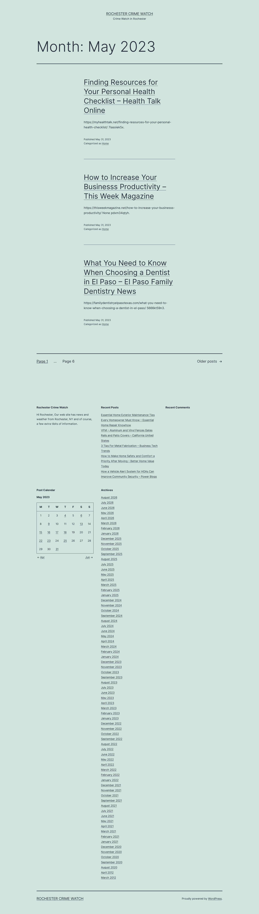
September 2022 (111, 738)
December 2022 (111, 723)
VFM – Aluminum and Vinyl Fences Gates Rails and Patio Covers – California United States (127, 435)
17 (57, 532)
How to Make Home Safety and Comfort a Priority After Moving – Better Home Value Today (128, 461)
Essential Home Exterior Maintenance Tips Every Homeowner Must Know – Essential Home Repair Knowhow (128, 420)
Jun (87, 557)
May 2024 (107, 636)
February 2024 (110, 651)
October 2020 (110, 857)
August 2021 (109, 805)
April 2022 (107, 764)
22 (40, 540)
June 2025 (108, 569)
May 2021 (107, 821)
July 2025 (107, 564)
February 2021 (110, 836)
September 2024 (111, 615)
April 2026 (107, 518)
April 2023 (107, 703)
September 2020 (111, 862)
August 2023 (109, 682)
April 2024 (107, 641)
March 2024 (109, 646)
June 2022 (108, 754)
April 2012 (107, 872)
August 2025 (109, 559)
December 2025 (111, 538)
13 (81, 523)
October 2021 (109, 795)
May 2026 (107, 512)
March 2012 (108, 877)
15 (40, 532)
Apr (42, 557)
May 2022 (107, 759)
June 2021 (107, 816)
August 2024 (109, 620)
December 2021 (111, 785)
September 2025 (111, 553)
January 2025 (110, 595)
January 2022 (110, 780)
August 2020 (109, 867)
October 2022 (110, 733)
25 (65, 540)
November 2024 (111, 605)
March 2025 (108, 584)
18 (65, 532)
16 (48, 532)
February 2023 (110, 713)
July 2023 (107, 687)
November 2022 (111, 728)
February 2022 (110, 774)
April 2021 (107, 826)
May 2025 (107, 574)
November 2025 (111, 543)
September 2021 (111, 800)
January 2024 (110, 656)
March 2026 (108, 523)
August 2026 (109, 497)
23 (49, 540)
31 (57, 549)
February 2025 (110, 590)
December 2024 (111, 600)
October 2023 (110, 672)
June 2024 (108, 631)
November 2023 (111, 666)
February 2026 (110, 528)
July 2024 (107, 625)
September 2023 (111, 677)
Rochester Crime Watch (129, 14)
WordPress (215, 898)
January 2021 (109, 841)
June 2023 (108, 692)
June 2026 (108, 507)
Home (105, 143)
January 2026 (110, 533)
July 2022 (107, 749)
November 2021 (111, 790)
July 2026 (107, 502)
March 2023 (108, 708)
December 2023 (111, 661)
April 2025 (107, 579)
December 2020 (111, 846)
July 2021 (107, 810)
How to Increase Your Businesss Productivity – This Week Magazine (125, 186)
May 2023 (107, 697)
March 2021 (108, 831)
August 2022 (109, 744)
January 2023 (110, 718)
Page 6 (68, 361)
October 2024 (110, 610)
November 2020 (111, 851)
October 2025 (110, 548)
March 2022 (108, 769)
